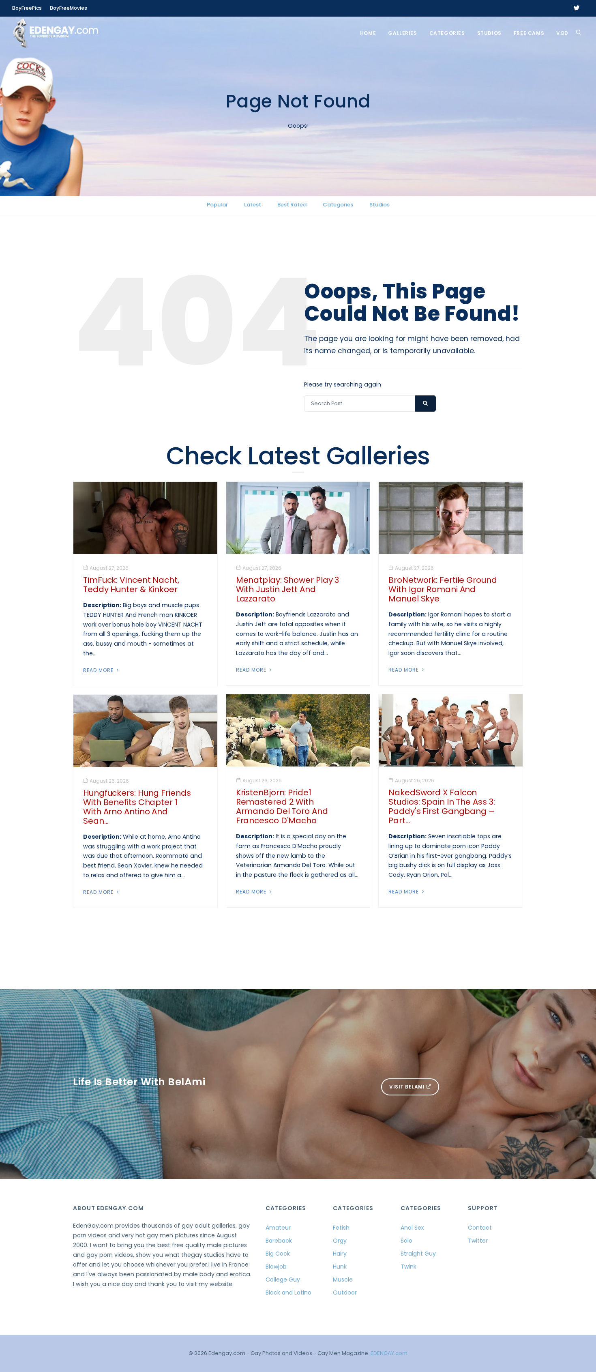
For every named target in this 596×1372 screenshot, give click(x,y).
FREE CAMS (529, 33)
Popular (217, 204)
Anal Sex (412, 1228)
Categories (447, 33)
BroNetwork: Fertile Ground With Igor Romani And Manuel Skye (442, 589)
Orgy (340, 1241)
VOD (562, 33)
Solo (406, 1241)
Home (368, 33)
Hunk (340, 1266)
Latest (252, 204)
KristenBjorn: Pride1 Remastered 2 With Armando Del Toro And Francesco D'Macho (282, 806)
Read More (99, 670)
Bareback (279, 1241)
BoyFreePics (27, 7)
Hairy (340, 1254)
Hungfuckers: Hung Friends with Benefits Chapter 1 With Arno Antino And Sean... (137, 807)
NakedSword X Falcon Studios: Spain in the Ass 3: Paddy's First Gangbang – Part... (441, 806)
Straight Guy (418, 1254)
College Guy (283, 1279)
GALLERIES (402, 33)
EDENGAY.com (389, 1353)
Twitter (478, 1241)
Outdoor (345, 1292)
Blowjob (276, 1266)
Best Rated (292, 204)
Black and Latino (288, 1292)
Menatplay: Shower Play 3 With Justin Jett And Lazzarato (287, 589)
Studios (489, 33)
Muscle (343, 1279)
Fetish (341, 1228)
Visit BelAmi (407, 1086)
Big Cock (278, 1254)
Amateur (278, 1228)
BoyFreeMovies (68, 7)
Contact (480, 1228)
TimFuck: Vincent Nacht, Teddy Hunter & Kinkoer (131, 584)
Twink (408, 1266)
